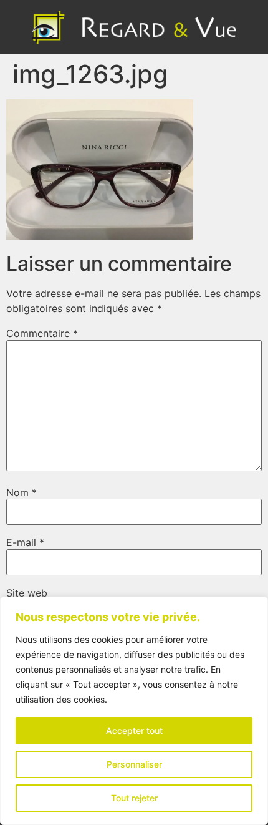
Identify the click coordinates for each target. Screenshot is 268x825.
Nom (21, 492)
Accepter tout (134, 730)
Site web (26, 593)
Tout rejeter (134, 798)
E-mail (25, 542)
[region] (134, 711)
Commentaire (42, 333)
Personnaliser (134, 764)
